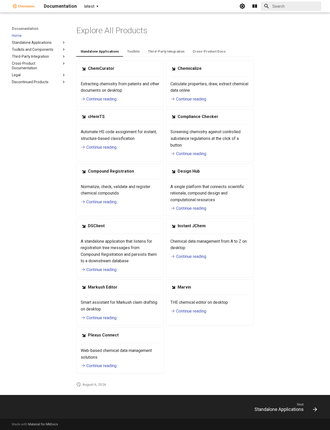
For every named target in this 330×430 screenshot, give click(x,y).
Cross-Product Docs (209, 51)
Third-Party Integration (166, 51)
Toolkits (133, 51)
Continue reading (101, 99)
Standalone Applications (99, 51)
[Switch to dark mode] (242, 6)
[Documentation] (24, 6)
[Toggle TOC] (255, 6)
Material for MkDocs (43, 424)
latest (89, 6)
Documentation (25, 29)
